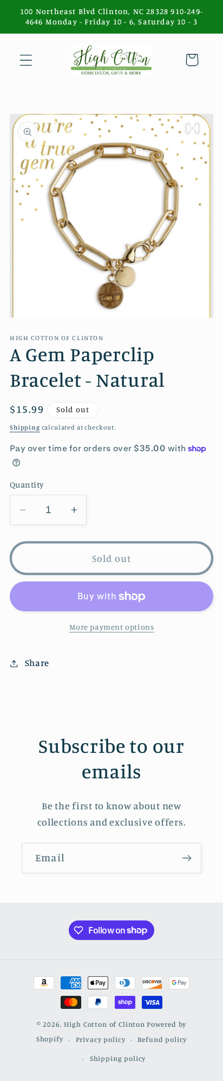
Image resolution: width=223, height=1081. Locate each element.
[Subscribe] (186, 858)
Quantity (27, 484)
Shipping (25, 427)
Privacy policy (101, 1039)
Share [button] (37, 662)
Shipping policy (118, 1058)
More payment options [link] (111, 626)
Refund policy (162, 1039)
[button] (26, 60)
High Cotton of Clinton (104, 1024)
